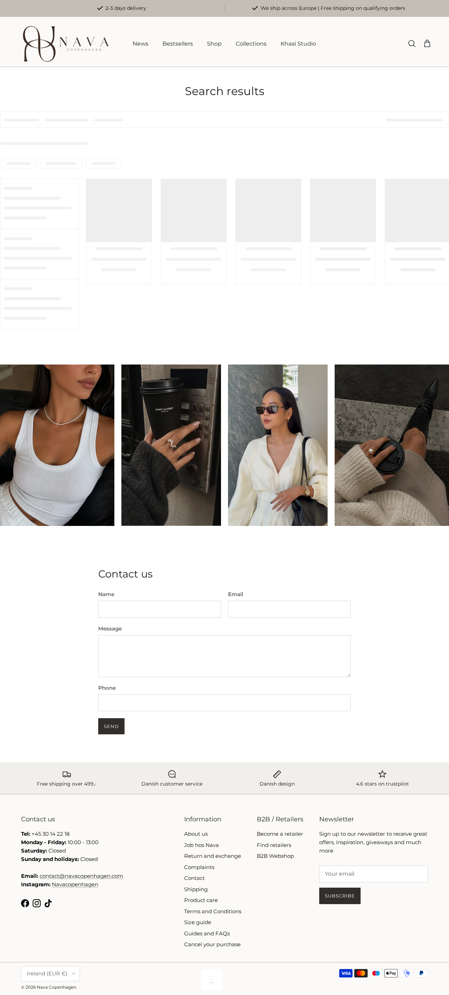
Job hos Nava (201, 845)
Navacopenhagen (75, 884)
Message (110, 628)
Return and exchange (212, 856)
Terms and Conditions (212, 911)
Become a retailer (280, 833)
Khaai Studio (298, 43)
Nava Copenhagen (56, 987)
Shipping (196, 889)
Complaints (199, 867)
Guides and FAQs (207, 933)
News (140, 43)
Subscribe (340, 896)
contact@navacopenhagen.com (81, 876)
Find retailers (274, 845)
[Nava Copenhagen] (66, 44)
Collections (251, 43)
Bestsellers (177, 43)
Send (111, 726)
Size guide (197, 922)
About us (196, 833)
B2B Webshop (275, 856)
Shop (214, 43)
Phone (107, 688)
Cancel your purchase (212, 944)
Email (235, 594)
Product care (201, 900)
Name (106, 594)
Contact (194, 878)
